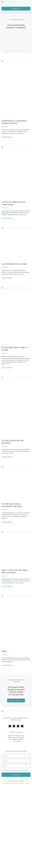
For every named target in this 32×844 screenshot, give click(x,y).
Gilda (4, 651)
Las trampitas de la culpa (14, 264)
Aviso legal (5, 783)
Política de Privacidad (24, 783)
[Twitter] (14, 726)
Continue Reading (7, 137)
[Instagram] (22, 726)
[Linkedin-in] (18, 726)
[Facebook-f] (10, 726)
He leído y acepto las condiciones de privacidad (16, 770)
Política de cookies (13, 783)
